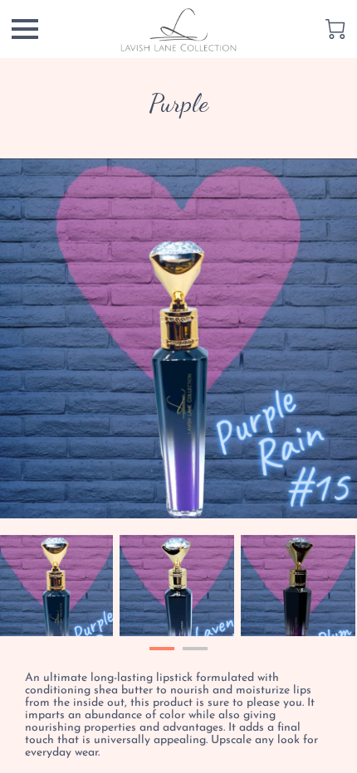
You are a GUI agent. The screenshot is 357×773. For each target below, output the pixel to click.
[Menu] (25, 29)
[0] (335, 29)
